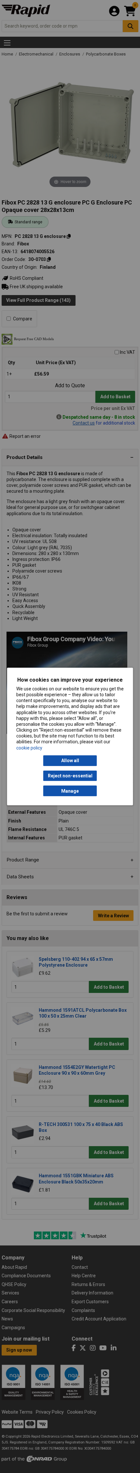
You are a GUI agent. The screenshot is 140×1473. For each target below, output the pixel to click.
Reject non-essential (70, 775)
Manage (70, 791)
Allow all (70, 760)
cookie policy (29, 747)
